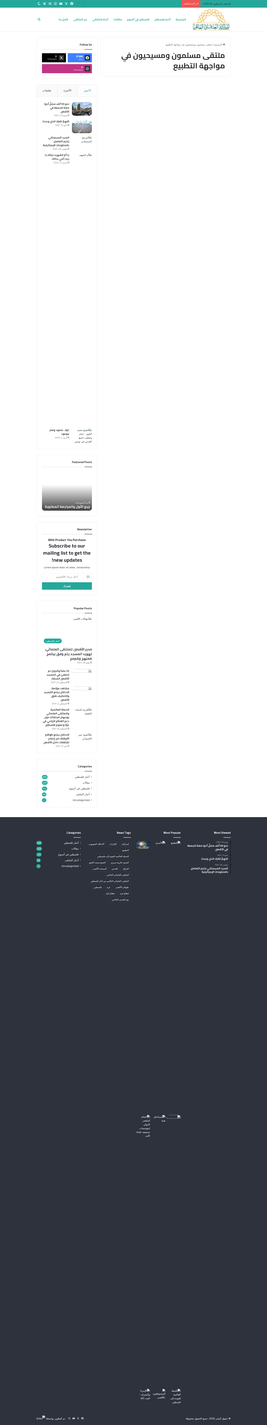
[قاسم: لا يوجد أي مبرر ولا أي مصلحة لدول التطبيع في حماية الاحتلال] (132, 148)
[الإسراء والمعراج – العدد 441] (143, 1394)
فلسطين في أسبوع (138, 19)
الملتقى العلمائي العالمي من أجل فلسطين (110, 881)
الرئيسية (181, 19)
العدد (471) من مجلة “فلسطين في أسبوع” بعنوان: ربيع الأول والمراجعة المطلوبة (139, 3)
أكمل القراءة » (214, 189)
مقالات (117, 19)
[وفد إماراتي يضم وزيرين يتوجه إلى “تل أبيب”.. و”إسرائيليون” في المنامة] (174, 977)
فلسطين (98, 887)
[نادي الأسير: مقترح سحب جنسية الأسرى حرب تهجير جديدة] (158, 977)
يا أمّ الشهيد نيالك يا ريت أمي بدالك (57, 157)
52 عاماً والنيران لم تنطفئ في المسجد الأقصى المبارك (57, 675)
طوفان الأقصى (122, 887)
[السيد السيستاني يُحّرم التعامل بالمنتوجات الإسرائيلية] (82, 142)
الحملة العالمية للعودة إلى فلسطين (113, 856)
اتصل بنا (63, 19)
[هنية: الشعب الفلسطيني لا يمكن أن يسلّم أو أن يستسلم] (158, 1119)
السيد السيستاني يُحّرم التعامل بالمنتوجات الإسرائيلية (56, 141)
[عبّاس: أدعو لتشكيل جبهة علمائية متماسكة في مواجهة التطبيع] (199, 148)
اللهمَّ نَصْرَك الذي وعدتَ (55, 121)
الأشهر (87, 90)
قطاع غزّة (110, 893)
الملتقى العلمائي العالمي (117, 874)
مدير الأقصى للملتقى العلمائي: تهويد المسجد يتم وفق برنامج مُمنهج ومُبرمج (68, 653)
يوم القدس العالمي (120, 899)
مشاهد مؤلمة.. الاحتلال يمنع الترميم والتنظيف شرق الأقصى (56, 694)
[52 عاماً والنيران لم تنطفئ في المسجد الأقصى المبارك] (82, 676)
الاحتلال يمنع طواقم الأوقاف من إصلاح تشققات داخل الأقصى (56, 738)
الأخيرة (67, 90)
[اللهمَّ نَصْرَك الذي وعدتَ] (82, 126)
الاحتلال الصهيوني (96, 844)
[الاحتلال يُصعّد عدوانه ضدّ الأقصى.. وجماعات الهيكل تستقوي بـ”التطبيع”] (158, 1394)
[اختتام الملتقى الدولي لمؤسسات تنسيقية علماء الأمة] (143, 1251)
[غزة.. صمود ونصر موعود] (82, 435)
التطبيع (125, 850)
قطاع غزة (124, 893)
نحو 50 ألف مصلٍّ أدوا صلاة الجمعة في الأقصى (56, 108)
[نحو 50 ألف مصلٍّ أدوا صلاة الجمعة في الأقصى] (82, 109)
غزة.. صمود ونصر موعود (59, 432)
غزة (108, 887)
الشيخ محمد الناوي (97, 862)
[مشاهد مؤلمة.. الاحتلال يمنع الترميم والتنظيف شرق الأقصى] (82, 693)
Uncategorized (81, 800)
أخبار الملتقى (100, 19)
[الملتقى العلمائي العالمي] (211, 19)
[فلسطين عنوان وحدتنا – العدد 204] (174, 1119)
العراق (126, 868)
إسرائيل (125, 844)
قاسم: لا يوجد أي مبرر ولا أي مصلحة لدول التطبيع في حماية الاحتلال (133, 106)
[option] (67, 491)
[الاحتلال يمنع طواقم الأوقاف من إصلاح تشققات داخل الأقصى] (82, 739)
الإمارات (113, 844)
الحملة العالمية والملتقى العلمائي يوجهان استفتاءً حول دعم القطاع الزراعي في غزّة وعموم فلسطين (56, 717)
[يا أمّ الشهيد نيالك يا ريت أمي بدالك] (82, 289)
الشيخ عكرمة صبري (120, 862)
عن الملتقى (80, 19)
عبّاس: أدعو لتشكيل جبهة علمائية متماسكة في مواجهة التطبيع (200, 106)
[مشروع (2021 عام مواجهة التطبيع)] (174, 1396)
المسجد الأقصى (99, 868)
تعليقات (47, 90)
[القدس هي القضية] (143, 845)
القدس (115, 868)
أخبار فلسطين (162, 19)
